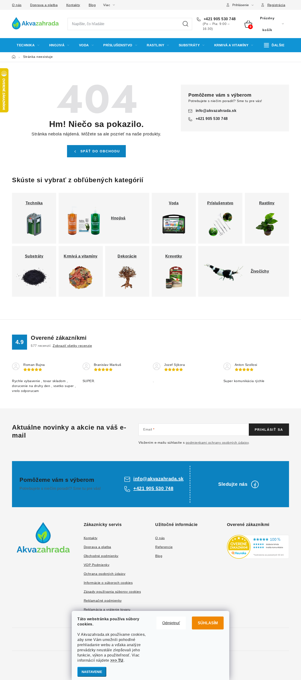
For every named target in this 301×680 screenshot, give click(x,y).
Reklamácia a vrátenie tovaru (107, 609)
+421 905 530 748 (219, 19)
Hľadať (185, 24)
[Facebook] (255, 484)
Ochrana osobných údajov (105, 574)
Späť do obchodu (100, 151)
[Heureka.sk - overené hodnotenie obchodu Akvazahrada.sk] (258, 547)
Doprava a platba (44, 5)
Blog (92, 5)
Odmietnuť (171, 623)
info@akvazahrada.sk (216, 111)
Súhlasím (208, 623)
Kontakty (73, 5)
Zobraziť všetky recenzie (72, 346)
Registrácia (276, 5)
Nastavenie (92, 672)
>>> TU (116, 660)
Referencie (164, 547)
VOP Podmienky (97, 565)
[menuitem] (28, 45)
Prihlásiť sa (269, 429)
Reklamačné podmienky (103, 600)
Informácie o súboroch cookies (108, 583)
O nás (17, 5)
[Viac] (274, 45)
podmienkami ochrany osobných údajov (217, 442)
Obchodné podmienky (101, 556)
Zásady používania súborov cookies (112, 591)
